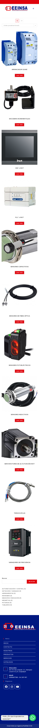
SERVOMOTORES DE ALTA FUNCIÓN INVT (19, 464)
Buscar (4, 578)
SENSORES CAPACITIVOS (19, 267)
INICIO (6, 643)
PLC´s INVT (19, 217)
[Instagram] (11, 686)
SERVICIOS (8, 658)
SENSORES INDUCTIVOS (19, 414)
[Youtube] (17, 686)
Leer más (19, 75)
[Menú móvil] (33, 8)
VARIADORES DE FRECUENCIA (19, 562)
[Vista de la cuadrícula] (17, 20)
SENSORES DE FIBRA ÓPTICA (19, 316)
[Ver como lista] (21, 20)
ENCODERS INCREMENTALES (19, 119)
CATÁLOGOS (8, 662)
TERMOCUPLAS (19, 513)
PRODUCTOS (8, 654)
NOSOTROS (8, 651)
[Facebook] (6, 686)
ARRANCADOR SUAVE (19, 69)
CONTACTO (8, 647)
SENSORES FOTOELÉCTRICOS (19, 365)
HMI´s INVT (19, 168)
